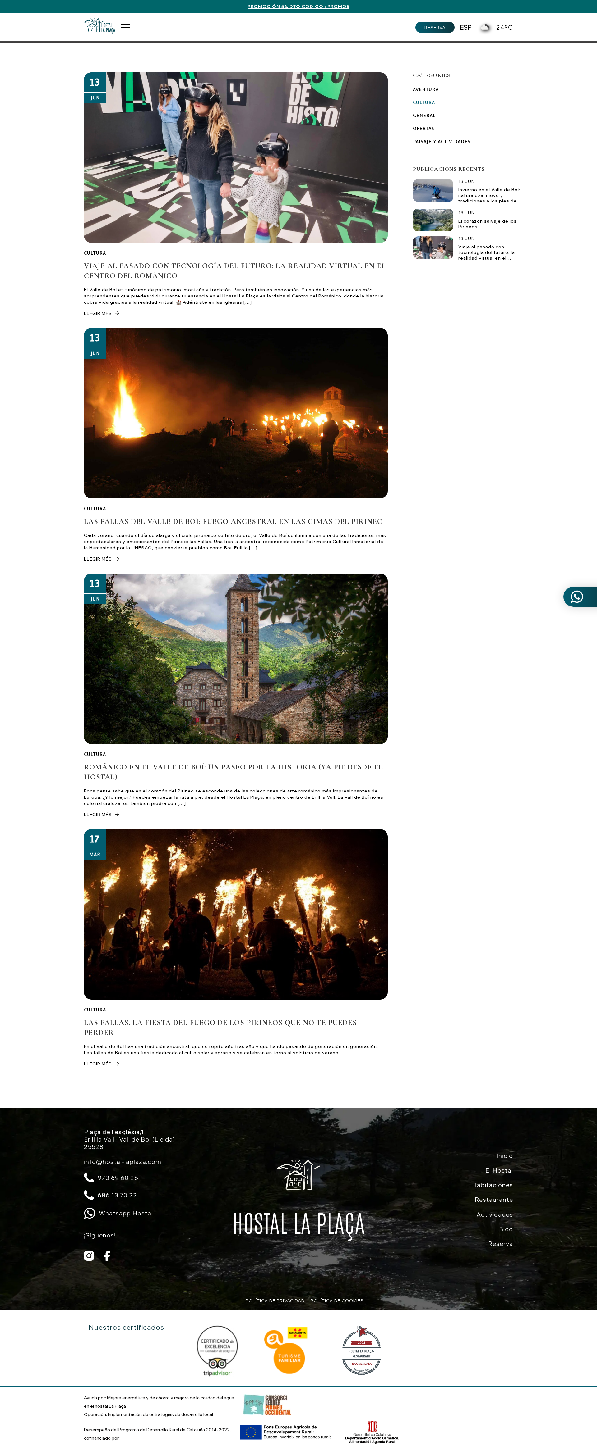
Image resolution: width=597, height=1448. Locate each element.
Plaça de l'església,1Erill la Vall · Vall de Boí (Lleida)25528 (129, 1139)
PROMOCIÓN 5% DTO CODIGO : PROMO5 (298, 6)
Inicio (505, 1156)
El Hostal (499, 1170)
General (424, 115)
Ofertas (423, 128)
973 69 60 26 (118, 1178)
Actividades (495, 1214)
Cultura (95, 253)
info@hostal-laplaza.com (122, 1161)
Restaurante (494, 1199)
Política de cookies (337, 1301)
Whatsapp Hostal (126, 1213)
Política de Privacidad (275, 1301)
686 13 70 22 (117, 1195)
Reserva (435, 27)
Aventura (426, 89)
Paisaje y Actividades (441, 141)
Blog (506, 1229)
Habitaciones (492, 1185)
